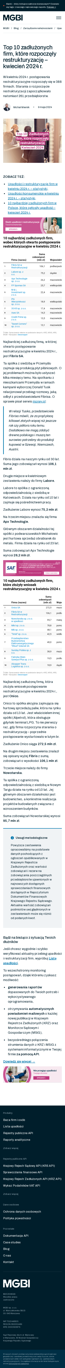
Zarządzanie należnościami (38, 28)
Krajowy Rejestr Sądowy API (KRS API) (29, 1165)
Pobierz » (51, 7)
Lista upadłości (13, 1126)
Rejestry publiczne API (18, 1133)
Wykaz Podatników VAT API (21, 1185)
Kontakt (8, 1262)
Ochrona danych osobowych (22, 1211)
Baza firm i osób (14, 1120)
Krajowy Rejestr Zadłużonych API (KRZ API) (32, 1179)
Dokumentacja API (15, 1235)
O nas (7, 1255)
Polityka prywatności (17, 1218)
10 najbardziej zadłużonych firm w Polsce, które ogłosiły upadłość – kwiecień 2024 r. (32, 207)
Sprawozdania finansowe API (22, 1172)
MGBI (6, 28)
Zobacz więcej (10, 1148)
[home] (13, 18)
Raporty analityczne (16, 1139)
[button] (59, 17)
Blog (16, 28)
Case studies (12, 1242)
